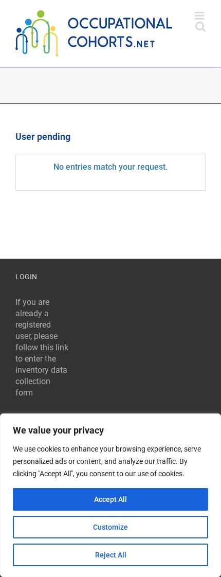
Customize (110, 527)
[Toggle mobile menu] (200, 15)
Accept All (110, 499)
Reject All (110, 555)
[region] (110, 495)
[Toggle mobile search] (200, 26)
